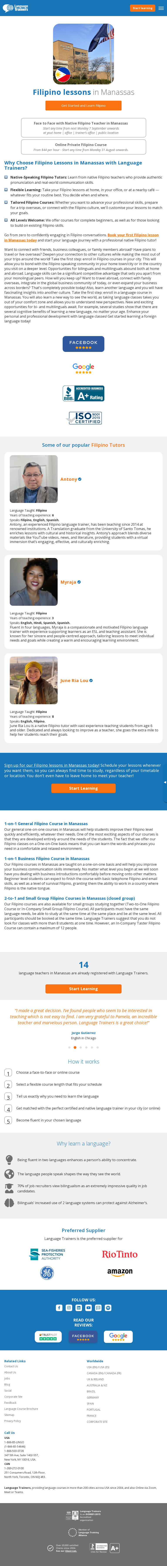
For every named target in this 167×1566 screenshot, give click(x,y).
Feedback (10, 1403)
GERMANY (93, 1397)
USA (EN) (92, 1367)
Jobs (7, 1378)
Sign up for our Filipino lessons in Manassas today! (51, 765)
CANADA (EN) (95, 1373)
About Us (10, 1372)
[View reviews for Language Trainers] (104, 1548)
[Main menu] (161, 8)
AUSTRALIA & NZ (97, 1385)
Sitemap (9, 1415)
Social (8, 1390)
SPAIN (90, 1403)
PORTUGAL (93, 1410)
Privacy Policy (12, 1421)
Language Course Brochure (21, 1409)
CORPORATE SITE (97, 1422)
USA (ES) (104, 1367)
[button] (69, 1047)
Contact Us (11, 1366)
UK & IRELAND (95, 1379)
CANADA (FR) (113, 1373)
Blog (7, 1384)
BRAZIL (91, 1391)
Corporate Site (13, 1397)
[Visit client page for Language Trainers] (64, 1548)
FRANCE (91, 1416)
